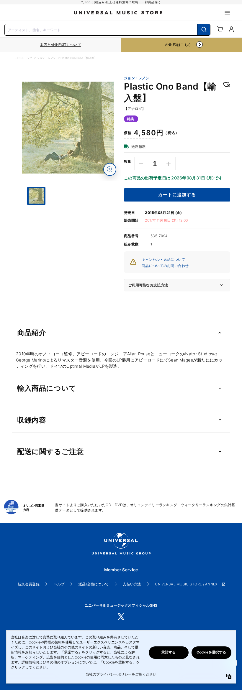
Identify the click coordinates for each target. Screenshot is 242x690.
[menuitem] (68, 227)
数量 (127, 161)
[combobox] (107, 29)
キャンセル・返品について (163, 259)
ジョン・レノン (46, 58)
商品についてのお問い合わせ (165, 265)
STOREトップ (23, 58)
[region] (60, 45)
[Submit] (203, 29)
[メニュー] (227, 13)
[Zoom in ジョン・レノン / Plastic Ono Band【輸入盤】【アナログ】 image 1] (109, 169)
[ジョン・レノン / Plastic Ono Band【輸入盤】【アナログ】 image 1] (68, 128)
